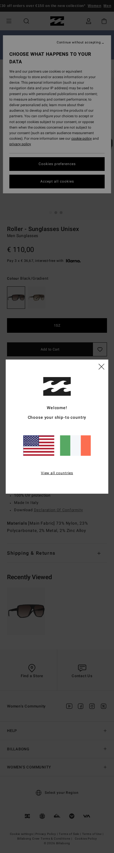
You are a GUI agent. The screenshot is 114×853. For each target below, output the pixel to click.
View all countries (57, 473)
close (101, 366)
